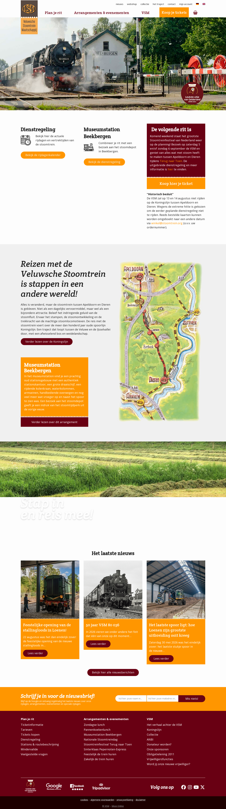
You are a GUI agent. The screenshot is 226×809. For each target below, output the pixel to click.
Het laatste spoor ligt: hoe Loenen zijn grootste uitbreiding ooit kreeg (172, 630)
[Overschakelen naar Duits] (197, 4)
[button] (195, 12)
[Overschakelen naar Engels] (203, 4)
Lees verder (35, 653)
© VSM (105, 806)
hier (170, 169)
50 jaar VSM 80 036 (102, 624)
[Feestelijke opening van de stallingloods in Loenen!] (50, 589)
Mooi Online (118, 806)
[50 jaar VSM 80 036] (113, 589)
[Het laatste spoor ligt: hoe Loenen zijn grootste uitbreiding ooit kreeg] (176, 589)
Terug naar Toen (171, 161)
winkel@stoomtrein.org (166, 223)
